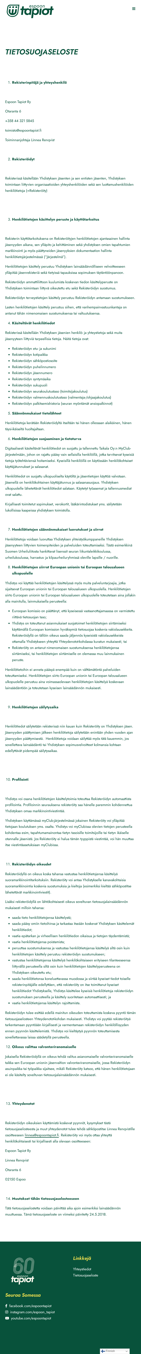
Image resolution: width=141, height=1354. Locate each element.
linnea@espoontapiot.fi (42, 1135)
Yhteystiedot (82, 1269)
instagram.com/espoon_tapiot (32, 1312)
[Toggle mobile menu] (134, 8)
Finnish (110, 1351)
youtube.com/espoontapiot (31, 1318)
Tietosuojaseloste (85, 1275)
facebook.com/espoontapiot (30, 1305)
